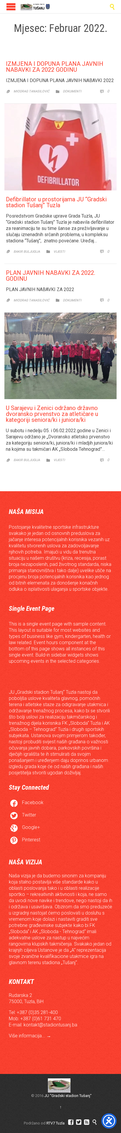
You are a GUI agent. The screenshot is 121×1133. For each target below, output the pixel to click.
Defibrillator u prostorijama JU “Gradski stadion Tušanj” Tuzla (56, 202)
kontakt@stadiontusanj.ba (50, 1025)
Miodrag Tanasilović (31, 91)
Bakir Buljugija (27, 252)
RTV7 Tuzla (55, 1123)
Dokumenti (72, 91)
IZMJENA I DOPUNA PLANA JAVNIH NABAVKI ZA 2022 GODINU (54, 66)
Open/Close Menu (11, 6)
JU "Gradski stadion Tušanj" (68, 1095)
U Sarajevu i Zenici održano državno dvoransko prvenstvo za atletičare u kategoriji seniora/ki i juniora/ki (52, 413)
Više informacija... (27, 1036)
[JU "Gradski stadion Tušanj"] (35, 6)
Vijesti (59, 252)
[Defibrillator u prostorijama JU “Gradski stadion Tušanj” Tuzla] (60, 147)
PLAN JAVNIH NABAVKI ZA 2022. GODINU (50, 275)
